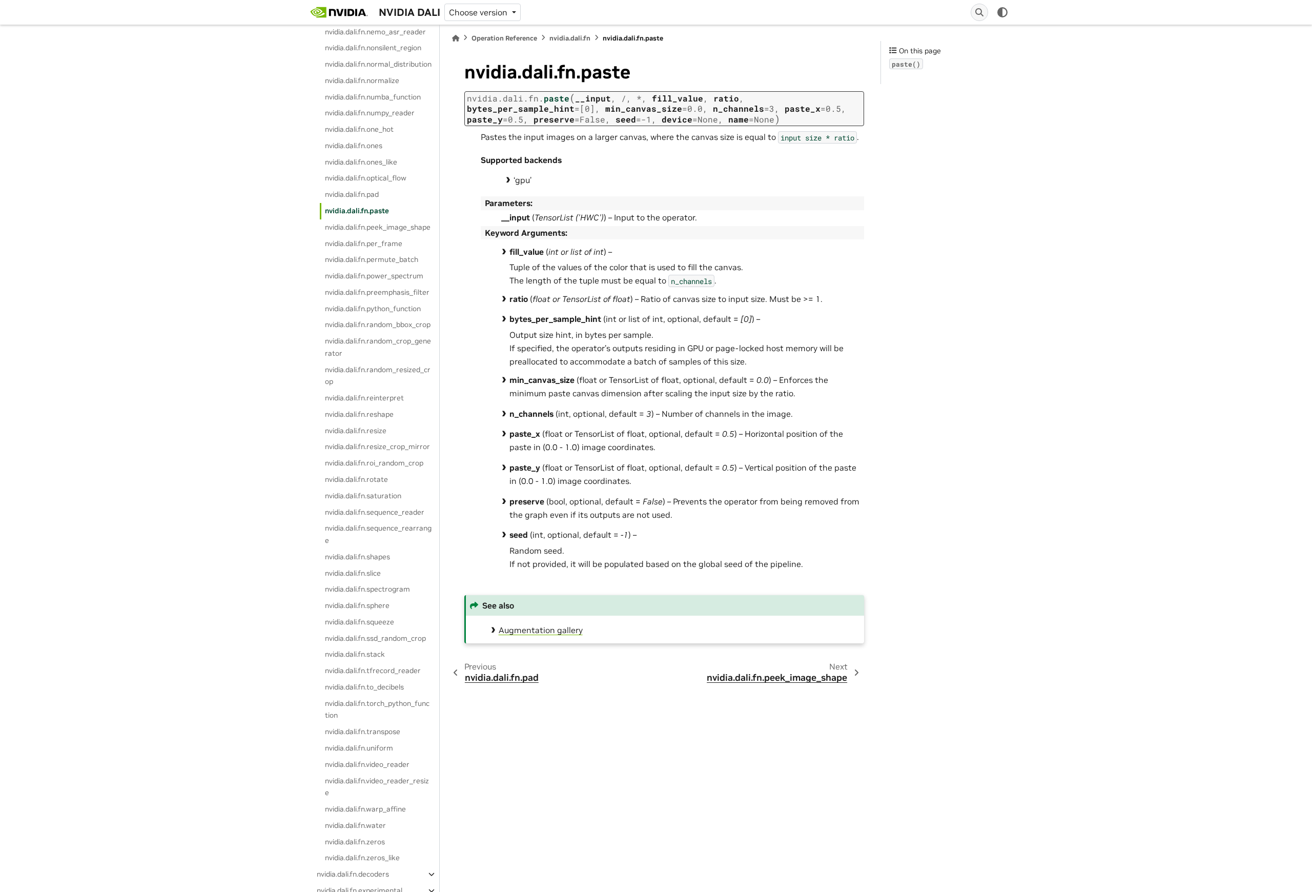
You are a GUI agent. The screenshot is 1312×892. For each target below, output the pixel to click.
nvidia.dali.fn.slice (353, 573)
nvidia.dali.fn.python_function (373, 308)
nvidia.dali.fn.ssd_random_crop (375, 638)
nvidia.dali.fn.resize (355, 430)
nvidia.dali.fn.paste (357, 210)
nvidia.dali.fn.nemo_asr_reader (375, 31)
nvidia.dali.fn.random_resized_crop (377, 376)
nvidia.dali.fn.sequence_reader (374, 512)
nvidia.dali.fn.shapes (357, 556)
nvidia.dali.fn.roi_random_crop (374, 463)
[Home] (455, 38)
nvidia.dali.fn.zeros (355, 841)
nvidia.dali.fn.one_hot (359, 129)
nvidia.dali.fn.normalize (362, 80)
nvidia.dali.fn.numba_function (373, 97)
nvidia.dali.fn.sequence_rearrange (378, 534)
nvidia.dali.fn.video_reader (367, 764)
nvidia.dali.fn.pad (352, 194)
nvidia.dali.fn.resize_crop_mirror (377, 446)
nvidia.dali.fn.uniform (359, 748)
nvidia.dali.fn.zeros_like (362, 857)
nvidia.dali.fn (569, 38)
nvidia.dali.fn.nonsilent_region (373, 47)
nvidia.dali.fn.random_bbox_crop (377, 324)
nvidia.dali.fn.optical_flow (365, 178)
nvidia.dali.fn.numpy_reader (370, 112)
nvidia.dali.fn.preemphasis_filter (377, 292)
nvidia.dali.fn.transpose (362, 731)
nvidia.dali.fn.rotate (356, 479)
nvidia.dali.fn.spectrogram (367, 589)
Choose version (479, 12)
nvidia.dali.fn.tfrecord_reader (373, 670)
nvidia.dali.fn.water (355, 825)
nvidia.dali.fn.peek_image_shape (377, 227)
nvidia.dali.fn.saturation (363, 495)
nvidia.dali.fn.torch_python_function (377, 709)
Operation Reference (504, 38)
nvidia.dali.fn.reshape (359, 414)
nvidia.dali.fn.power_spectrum (374, 275)
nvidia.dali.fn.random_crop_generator (378, 347)
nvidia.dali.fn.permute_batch (371, 259)
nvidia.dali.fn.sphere (357, 605)
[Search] (979, 12)
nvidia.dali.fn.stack (355, 654)
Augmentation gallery (541, 630)
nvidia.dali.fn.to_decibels (364, 687)
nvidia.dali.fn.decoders (353, 874)
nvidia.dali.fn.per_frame (363, 243)
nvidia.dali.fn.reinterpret (364, 397)
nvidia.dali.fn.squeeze (359, 621)
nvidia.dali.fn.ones (353, 145)
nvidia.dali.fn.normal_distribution (378, 64)
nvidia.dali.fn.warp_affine (365, 809)
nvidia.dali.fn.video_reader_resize (377, 787)
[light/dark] (1002, 12)
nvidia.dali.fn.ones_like (361, 162)
